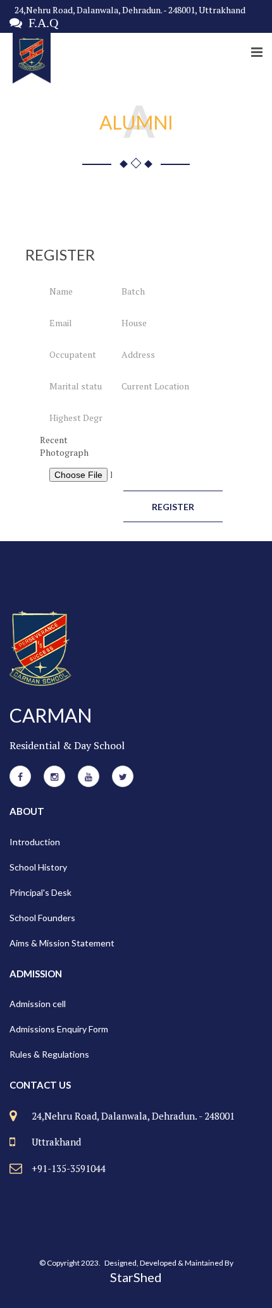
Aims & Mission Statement (61, 943)
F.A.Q (40, 22)
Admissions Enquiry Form (58, 1029)
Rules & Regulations (49, 1054)
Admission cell (37, 1003)
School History (38, 867)
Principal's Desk (40, 892)
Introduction (34, 841)
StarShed (136, 1277)
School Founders (42, 917)
